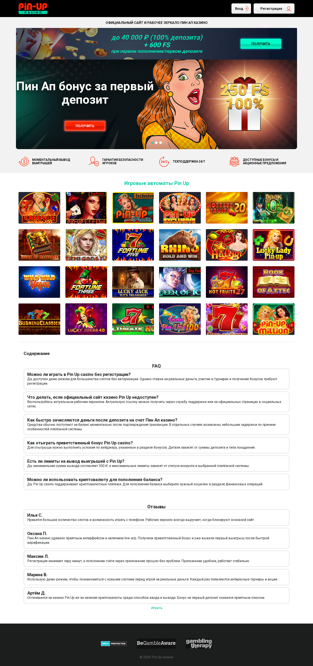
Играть (156, 608)
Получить (85, 126)
